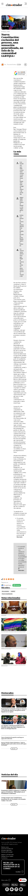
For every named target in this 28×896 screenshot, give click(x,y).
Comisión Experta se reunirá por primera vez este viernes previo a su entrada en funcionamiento (13, 615)
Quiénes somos (5, 847)
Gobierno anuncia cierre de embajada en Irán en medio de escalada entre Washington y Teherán (22, 230)
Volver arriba (4, 880)
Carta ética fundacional (7, 848)
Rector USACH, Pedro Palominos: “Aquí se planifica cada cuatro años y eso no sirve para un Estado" (13, 744)
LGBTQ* (13, 591)
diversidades (5, 591)
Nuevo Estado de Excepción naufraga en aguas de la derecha (12, 738)
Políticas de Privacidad (6, 852)
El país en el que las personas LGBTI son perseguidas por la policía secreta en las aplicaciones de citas (13, 665)
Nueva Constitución (7, 594)
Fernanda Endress (11, 64)
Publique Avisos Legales (7, 856)
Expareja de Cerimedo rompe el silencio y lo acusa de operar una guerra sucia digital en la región (14, 710)
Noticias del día (9, 774)
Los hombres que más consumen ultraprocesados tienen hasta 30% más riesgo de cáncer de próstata (22, 178)
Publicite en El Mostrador (7, 854)
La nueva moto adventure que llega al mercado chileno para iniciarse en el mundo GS (22, 262)
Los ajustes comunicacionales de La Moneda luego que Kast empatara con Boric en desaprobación (13, 727)
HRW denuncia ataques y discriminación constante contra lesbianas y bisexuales (13, 631)
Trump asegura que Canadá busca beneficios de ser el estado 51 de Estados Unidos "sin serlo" (13, 799)
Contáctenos (4, 858)
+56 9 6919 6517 (4, 844)
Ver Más (18, 64)
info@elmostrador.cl (13, 844)
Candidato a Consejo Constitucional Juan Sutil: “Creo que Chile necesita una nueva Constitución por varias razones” (13, 648)
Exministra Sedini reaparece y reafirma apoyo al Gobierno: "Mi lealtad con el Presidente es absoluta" (13, 792)
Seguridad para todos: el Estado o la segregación (22, 205)
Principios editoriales (6, 850)
